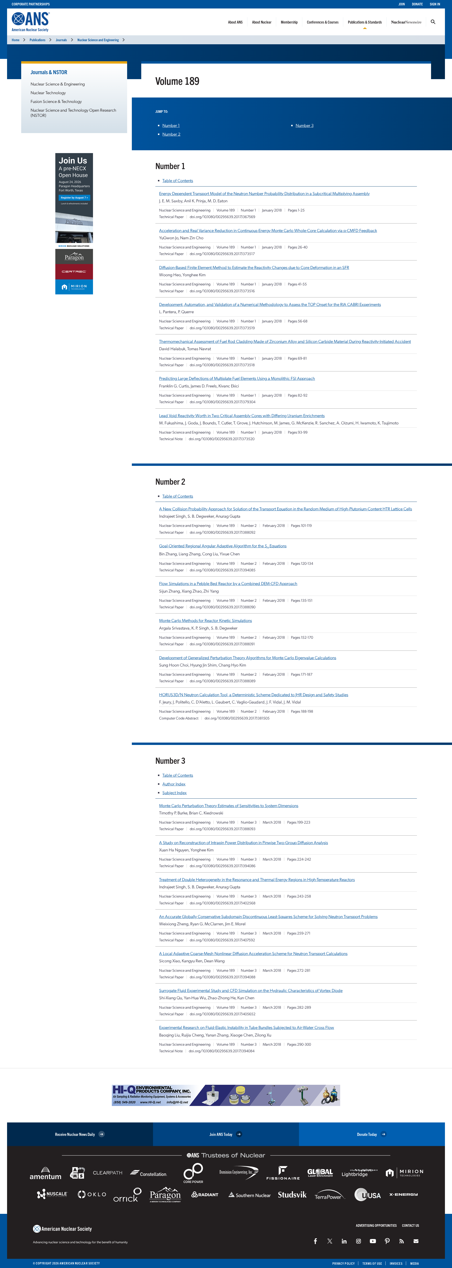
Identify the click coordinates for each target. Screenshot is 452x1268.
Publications (37, 39)
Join (402, 4)
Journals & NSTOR (49, 71)
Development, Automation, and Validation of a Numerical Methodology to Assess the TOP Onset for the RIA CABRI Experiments (270, 304)
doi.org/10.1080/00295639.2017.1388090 (222, 606)
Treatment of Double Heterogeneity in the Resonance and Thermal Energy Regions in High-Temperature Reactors (257, 879)
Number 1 (171, 125)
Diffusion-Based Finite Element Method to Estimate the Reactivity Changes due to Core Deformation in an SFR (254, 267)
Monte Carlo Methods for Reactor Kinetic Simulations (205, 620)
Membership (289, 22)
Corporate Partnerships (31, 4)
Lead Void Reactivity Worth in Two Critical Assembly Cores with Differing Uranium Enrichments (242, 415)
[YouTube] (373, 1241)
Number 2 (171, 134)
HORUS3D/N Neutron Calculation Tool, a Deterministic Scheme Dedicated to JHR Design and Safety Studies (253, 694)
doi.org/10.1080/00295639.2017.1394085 (222, 569)
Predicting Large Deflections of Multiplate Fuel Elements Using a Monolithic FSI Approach (237, 378)
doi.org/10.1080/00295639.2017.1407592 (222, 939)
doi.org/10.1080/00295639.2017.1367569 (222, 216)
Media (414, 1263)
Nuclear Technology (48, 92)
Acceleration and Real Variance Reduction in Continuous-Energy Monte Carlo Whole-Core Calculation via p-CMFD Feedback (268, 230)
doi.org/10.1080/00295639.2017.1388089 (222, 680)
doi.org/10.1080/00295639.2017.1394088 (222, 976)
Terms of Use (372, 1263)
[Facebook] (315, 1241)
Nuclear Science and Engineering (98, 39)
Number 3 (305, 125)
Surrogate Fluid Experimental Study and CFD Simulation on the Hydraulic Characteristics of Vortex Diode (251, 990)
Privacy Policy (343, 1263)
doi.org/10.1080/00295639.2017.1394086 (222, 865)
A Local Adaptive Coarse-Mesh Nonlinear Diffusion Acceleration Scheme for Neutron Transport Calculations (253, 953)
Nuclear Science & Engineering (58, 83)
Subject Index (174, 792)
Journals (61, 39)
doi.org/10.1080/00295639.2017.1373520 (221, 438)
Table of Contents (177, 180)
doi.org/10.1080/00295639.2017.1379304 (222, 401)
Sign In (435, 4)
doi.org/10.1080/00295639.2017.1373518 (222, 364)
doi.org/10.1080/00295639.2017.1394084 (221, 1050)
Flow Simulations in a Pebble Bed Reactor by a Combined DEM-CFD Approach (228, 583)
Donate (417, 4)
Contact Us (410, 1225)
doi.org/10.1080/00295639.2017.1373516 (222, 290)
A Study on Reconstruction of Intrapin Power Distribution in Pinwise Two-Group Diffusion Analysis (243, 842)
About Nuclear (261, 22)
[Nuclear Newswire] (402, 1241)
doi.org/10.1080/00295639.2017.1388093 (222, 828)
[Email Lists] (416, 1241)
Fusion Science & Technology (56, 101)
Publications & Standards (365, 22)
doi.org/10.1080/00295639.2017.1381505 (237, 717)
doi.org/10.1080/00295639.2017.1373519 (222, 327)
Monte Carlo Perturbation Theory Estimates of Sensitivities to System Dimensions (228, 805)
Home (15, 39)
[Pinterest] (387, 1241)
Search (433, 21)
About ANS (235, 22)
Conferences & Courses (323, 22)
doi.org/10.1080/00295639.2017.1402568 (222, 902)
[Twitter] (330, 1241)
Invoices (396, 1263)
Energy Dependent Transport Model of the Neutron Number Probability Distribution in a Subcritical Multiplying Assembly (264, 193)
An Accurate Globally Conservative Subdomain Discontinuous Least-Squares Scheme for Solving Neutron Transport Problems (268, 916)
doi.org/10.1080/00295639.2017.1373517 (222, 253)
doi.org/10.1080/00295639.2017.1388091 (222, 643)
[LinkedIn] (344, 1241)
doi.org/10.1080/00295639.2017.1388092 (222, 532)
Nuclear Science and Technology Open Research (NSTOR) (73, 112)
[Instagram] (358, 1241)
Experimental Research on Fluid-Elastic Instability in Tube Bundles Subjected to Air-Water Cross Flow (246, 1027)
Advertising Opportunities (376, 1225)
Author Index (174, 783)
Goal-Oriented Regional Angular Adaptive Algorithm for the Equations (223, 545)
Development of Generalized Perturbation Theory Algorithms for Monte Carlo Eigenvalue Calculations (247, 657)
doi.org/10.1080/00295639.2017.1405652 (222, 1013)
